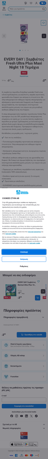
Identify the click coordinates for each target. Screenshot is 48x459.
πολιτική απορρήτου (34, 232)
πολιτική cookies (10, 234)
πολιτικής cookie (34, 243)
